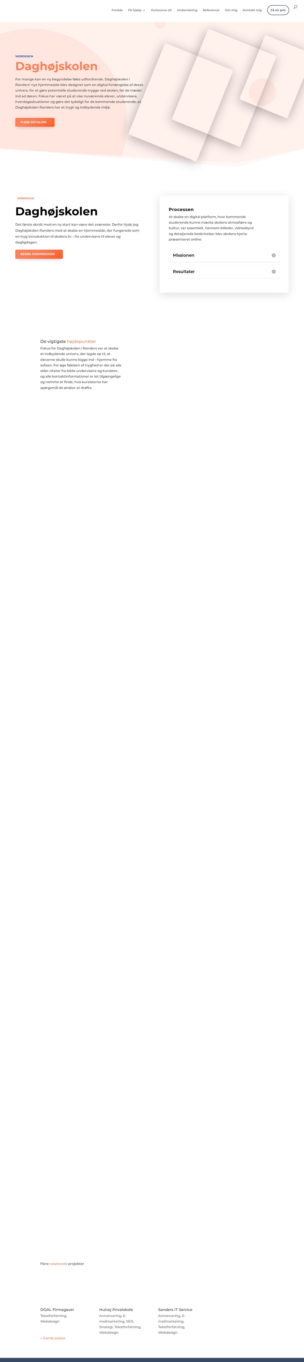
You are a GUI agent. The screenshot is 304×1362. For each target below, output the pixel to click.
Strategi (106, 1327)
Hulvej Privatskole (116, 1309)
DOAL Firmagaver (57, 1309)
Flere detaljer (33, 122)
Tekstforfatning (53, 1316)
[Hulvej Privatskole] (122, 1289)
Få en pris (278, 10)
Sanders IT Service (175, 1309)
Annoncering (110, 1316)
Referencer (211, 10)
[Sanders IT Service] (181, 1289)
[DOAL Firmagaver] (63, 1289)
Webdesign (24, 56)
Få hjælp (134, 10)
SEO (129, 1321)
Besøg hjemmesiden (37, 254)
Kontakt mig (252, 10)
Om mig (231, 10)
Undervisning (187, 10)
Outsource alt (161, 10)
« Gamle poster (53, 1338)
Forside (117, 10)
